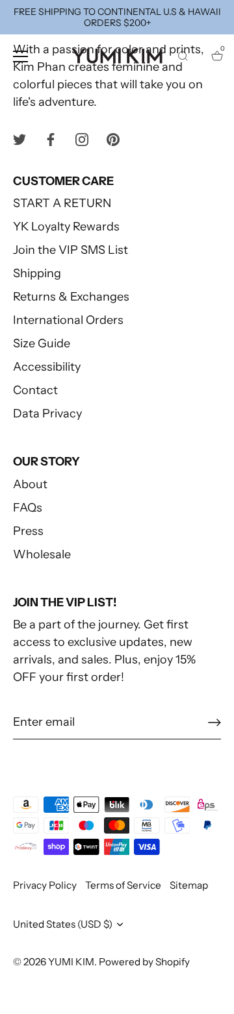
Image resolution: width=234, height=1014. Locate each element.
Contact (35, 390)
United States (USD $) (62, 924)
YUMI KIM (71, 962)
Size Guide (41, 343)
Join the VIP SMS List (70, 250)
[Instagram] (81, 139)
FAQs (27, 508)
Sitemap (189, 885)
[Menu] (20, 56)
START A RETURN (62, 203)
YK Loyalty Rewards (66, 226)
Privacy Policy (45, 885)
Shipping (37, 273)
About (30, 484)
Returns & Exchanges (71, 297)
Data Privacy (47, 413)
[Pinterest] (113, 139)
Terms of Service (123, 885)
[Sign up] (214, 722)
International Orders (68, 320)
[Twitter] (19, 139)
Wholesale (42, 554)
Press (28, 531)
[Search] (182, 58)
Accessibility (47, 367)
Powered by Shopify (144, 962)
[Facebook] (50, 139)
